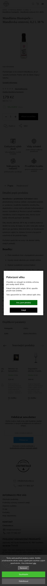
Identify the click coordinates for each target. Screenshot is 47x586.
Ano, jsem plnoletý (23, 302)
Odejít (23, 310)
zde (34, 563)
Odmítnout (23, 581)
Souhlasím (23, 574)
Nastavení (23, 568)
